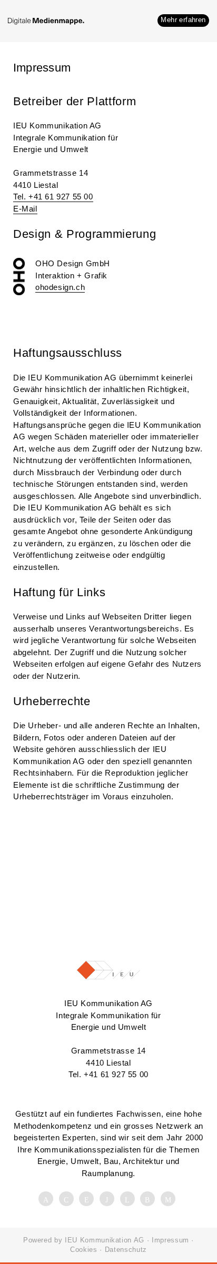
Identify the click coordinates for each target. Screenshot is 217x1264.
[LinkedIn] (68, 1200)
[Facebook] (47, 1200)
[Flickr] (88, 1200)
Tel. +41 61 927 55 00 (53, 196)
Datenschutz (126, 1249)
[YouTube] (129, 1200)
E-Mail (25, 208)
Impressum (170, 1240)
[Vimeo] (108, 1200)
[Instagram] (149, 1200)
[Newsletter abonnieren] (170, 1200)
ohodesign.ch (60, 287)
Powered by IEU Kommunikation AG (83, 1240)
